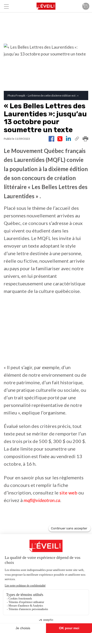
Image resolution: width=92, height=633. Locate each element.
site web (68, 492)
